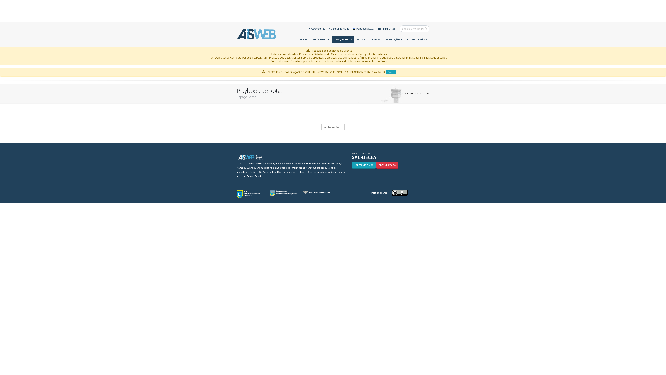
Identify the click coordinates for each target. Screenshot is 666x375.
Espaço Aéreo (342, 39)
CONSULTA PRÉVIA (417, 39)
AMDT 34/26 (388, 28)
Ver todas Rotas (333, 127)
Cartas (375, 39)
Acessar (391, 72)
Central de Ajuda (339, 28)
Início (303, 39)
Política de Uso (379, 192)
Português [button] (365, 28)
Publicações (393, 39)
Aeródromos (320, 39)
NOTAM (361, 39)
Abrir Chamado (387, 164)
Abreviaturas (317, 28)
